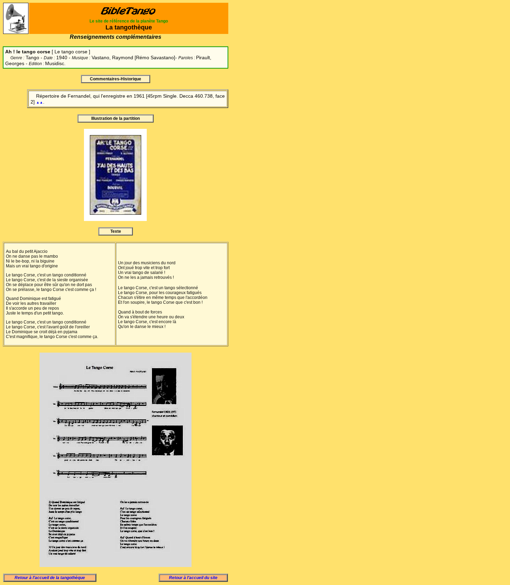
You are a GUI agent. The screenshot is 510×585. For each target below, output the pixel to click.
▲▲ (39, 102)
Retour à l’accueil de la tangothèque (50, 577)
